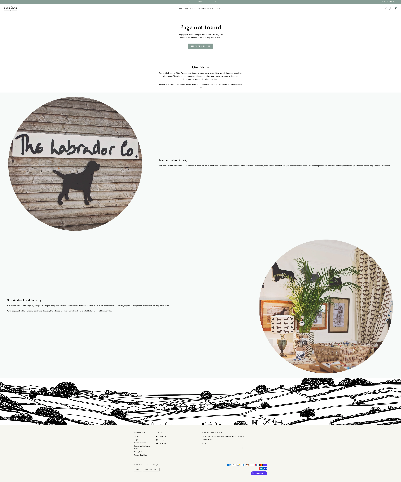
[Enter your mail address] (242, 448)
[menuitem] (180, 8)
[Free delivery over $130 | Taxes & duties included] (200, 2)
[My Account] (390, 8)
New (180, 8)
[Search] (386, 8)
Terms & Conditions (140, 455)
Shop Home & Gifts (204, 8)
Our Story (137, 436)
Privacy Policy (138, 452)
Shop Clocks (189, 8)
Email (204, 444)
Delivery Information (140, 443)
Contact (218, 8)
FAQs (136, 440)
